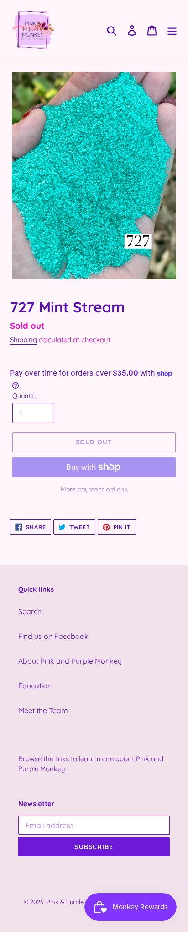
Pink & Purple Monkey (77, 901)
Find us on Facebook (53, 636)
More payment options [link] (94, 489)
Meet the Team (43, 710)
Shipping (23, 339)
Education (35, 685)
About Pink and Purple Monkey (70, 660)
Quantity (25, 396)
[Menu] (172, 29)
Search (30, 611)
